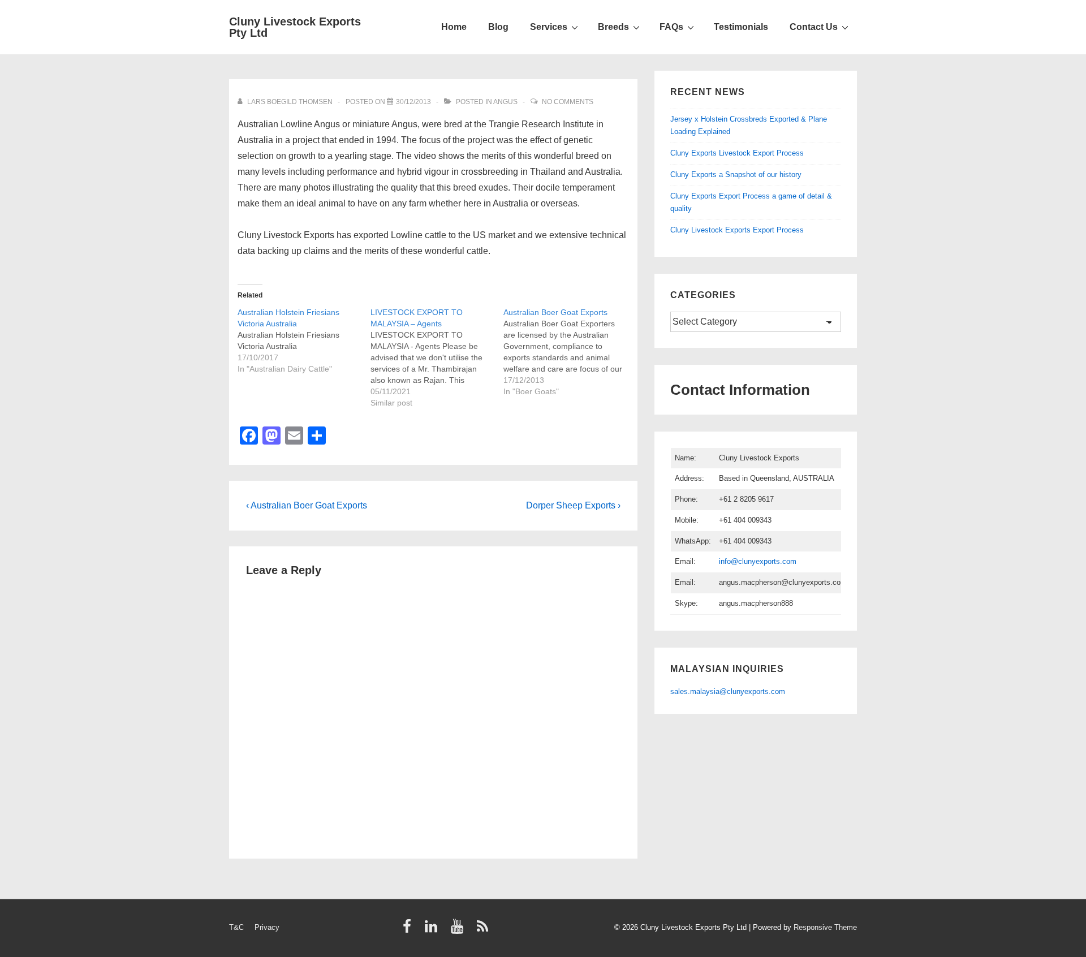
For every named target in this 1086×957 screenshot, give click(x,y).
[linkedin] (433, 930)
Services (548, 27)
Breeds (613, 27)
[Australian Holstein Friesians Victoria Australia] (304, 340)
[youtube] (459, 930)
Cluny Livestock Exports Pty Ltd (295, 27)
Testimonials (741, 27)
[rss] (484, 930)
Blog (498, 27)
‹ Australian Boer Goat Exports (306, 505)
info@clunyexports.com (757, 561)
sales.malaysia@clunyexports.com (727, 691)
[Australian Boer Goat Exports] (569, 352)
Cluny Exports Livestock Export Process (737, 153)
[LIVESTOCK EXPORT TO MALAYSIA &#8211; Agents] (436, 357)
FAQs (671, 27)
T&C (236, 927)
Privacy (267, 927)
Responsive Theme (825, 927)
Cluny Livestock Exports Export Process (737, 230)
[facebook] (409, 930)
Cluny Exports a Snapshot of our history (735, 174)
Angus (505, 102)
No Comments (567, 102)
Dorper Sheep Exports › (573, 505)
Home (454, 27)
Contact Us (814, 27)
